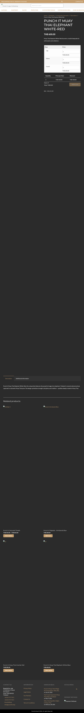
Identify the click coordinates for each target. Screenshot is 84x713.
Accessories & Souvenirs (62, 15)
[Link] (78, 5)
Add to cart (75, 84)
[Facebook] (59, 1)
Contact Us (27, 699)
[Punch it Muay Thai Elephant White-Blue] (62, 601)
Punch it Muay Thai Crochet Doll (13, 665)
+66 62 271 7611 (9, 697)
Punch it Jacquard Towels (11, 530)
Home (45, 15)
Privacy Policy (28, 688)
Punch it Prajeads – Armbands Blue (55, 530)
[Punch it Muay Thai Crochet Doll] (21, 601)
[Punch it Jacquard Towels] (21, 467)
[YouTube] (64, 1)
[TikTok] (69, 1)
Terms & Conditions (29, 703)
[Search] (61, 5)
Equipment (51, 15)
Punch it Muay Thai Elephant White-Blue (57, 665)
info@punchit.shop (9, 704)
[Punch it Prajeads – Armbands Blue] (62, 467)
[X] (62, 1)
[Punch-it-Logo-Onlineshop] (9, 6)
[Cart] (82, 6)
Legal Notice (27, 692)
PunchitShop (8, 702)
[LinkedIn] (72, 1)
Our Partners (27, 695)
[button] (8, 10)
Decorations (74, 15)
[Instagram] (67, 1)
